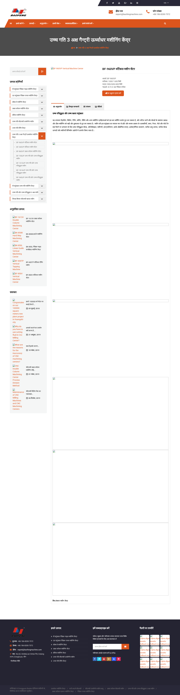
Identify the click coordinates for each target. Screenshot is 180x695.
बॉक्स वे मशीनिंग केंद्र (19, 102)
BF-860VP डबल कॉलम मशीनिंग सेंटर (28, 151)
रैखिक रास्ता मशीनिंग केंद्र (85, 691)
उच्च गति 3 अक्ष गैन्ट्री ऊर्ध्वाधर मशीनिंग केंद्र (93, 48)
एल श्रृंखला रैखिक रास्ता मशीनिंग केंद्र (24, 95)
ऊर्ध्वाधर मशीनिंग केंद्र (58, 689)
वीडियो (100, 107)
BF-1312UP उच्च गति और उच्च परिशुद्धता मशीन (27, 164)
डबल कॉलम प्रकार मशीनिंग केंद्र (63, 691)
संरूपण (88, 107)
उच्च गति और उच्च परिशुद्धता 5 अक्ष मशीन (25, 192)
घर (11, 23)
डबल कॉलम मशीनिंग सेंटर (20, 108)
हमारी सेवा (56, 23)
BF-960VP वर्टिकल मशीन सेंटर (26, 142)
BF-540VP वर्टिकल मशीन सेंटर (26, 147)
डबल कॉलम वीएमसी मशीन (115, 689)
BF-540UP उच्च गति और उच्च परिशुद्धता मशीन (29, 178)
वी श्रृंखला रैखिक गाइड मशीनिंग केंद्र (24, 89)
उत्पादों (31, 23)
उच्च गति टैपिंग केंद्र (18, 128)
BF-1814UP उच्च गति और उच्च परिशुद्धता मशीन (27, 171)
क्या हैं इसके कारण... (32, 346)
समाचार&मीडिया (70, 23)
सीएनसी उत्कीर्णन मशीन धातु (94, 689)
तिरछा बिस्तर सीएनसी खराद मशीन (23, 199)
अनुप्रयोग (43, 23)
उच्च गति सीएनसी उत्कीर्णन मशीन (23, 121)
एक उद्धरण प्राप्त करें (114, 93)
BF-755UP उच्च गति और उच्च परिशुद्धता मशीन (29, 157)
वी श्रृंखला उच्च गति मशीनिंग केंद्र (23, 186)
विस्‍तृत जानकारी (74, 107)
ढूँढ (42, 71)
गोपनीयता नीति (15, 661)
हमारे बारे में (19, 23)
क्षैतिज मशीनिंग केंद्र (18, 115)
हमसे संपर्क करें (87, 23)
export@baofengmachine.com (30, 650)
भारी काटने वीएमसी (75, 689)
